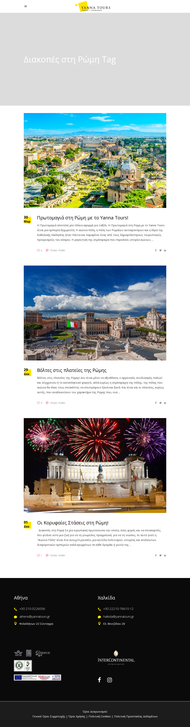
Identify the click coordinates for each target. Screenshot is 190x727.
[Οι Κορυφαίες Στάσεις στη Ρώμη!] (95, 465)
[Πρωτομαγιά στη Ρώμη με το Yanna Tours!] (95, 160)
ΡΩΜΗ (61, 250)
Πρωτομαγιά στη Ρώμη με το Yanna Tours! (82, 217)
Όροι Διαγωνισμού (95, 711)
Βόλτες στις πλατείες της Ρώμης (72, 370)
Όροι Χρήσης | (78, 716)
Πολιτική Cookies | (100, 716)
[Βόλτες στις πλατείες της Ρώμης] (95, 313)
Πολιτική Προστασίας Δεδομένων (135, 716)
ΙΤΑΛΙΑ (53, 250)
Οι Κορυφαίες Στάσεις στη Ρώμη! (73, 522)
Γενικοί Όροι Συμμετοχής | (50, 716)
